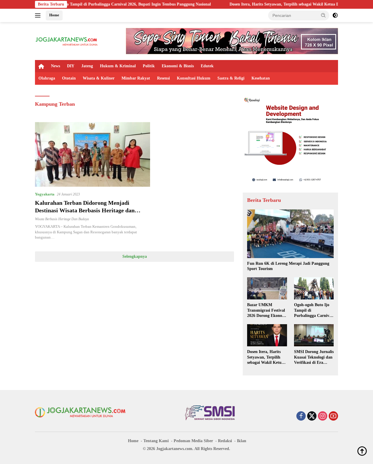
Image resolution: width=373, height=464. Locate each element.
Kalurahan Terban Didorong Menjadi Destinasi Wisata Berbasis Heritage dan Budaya (85, 210)
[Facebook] (301, 416)
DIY (70, 66)
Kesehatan (260, 78)
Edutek (207, 66)
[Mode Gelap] (335, 15)
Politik (149, 66)
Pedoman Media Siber (193, 441)
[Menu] (39, 15)
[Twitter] (311, 416)
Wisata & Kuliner (99, 78)
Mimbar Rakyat (136, 78)
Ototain (69, 78)
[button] (323, 15)
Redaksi (225, 441)
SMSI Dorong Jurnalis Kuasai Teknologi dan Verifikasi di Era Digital (314, 357)
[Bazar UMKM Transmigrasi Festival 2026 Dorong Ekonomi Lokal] (267, 288)
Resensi (163, 78)
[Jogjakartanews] (67, 40)
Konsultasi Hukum (193, 78)
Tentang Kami (156, 441)
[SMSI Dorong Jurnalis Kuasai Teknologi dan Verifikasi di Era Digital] (314, 335)
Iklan (241, 441)
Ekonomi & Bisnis (178, 66)
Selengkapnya (134, 256)
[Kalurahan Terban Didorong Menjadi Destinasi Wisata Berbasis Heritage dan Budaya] (92, 154)
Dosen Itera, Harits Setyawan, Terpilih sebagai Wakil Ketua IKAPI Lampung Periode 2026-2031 (265, 357)
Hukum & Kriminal (118, 66)
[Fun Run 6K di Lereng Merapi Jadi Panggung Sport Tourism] (290, 233)
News (55, 66)
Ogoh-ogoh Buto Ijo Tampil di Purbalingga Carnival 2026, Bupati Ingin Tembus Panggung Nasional (103, 4)
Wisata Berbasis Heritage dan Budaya (62, 219)
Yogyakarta (44, 194)
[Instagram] (322, 416)
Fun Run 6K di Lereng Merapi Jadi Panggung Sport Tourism (288, 266)
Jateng (87, 66)
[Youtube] (333, 416)
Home (54, 15)
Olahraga (46, 78)
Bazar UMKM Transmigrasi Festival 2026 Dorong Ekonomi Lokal (267, 310)
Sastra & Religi (230, 78)
